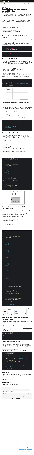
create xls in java (5, 391)
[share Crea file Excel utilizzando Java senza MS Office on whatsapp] (19, 398)
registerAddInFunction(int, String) (22, 347)
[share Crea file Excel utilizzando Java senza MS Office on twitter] (12, 398)
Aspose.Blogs (7, 7)
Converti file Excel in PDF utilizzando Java (10, 384)
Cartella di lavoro (17, 111)
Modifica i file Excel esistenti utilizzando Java (11, 28)
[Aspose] (5, 1)
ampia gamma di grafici (27, 137)
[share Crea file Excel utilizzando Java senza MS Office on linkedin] (14, 398)
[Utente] (31, 1)
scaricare (14, 43)
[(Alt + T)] (4, 3)
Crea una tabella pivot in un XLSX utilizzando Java (11, 31)
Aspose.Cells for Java (6, 39)
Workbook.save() (28, 74)
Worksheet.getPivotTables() (8, 220)
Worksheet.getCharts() (7, 147)
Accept (25, 449)
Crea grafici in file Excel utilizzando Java (10, 30)
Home (2, 3)
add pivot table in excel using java (16, 389)
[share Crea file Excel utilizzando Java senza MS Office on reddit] (16, 398)
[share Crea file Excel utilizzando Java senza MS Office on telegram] (21, 398)
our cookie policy (27, 447)
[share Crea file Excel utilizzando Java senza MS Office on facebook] (18, 398)
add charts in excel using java (7, 389)
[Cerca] (33, 1)
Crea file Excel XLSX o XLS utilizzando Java (10, 27)
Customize (22, 451)
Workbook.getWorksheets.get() (8, 70)
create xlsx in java (11, 391)
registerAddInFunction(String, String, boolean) (10, 349)
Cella (7, 114)
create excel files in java (26, 389)
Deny (29, 451)
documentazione (5, 379)
